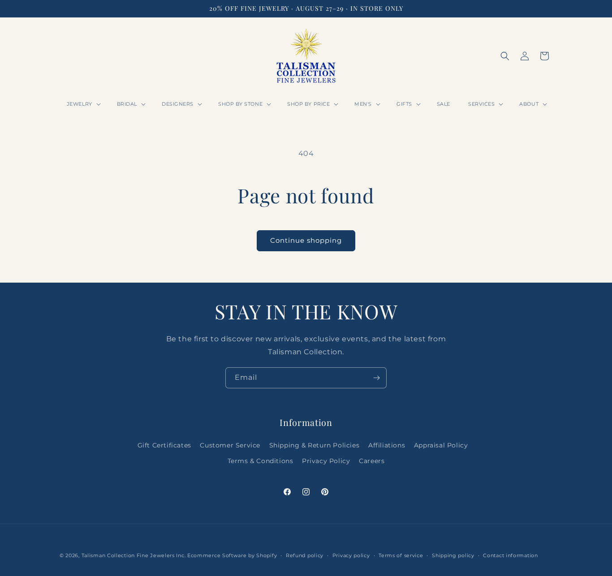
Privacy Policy (326, 461)
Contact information (510, 555)
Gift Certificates (164, 445)
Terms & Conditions (260, 461)
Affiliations (386, 445)
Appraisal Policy (441, 445)
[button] (82, 103)
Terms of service (401, 555)
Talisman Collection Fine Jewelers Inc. (134, 555)
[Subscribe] (376, 377)
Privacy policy (351, 555)
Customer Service (230, 445)
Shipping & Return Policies (314, 445)
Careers (371, 461)
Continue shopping (306, 240)
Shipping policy (453, 555)
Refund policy (304, 555)
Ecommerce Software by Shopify (232, 555)
